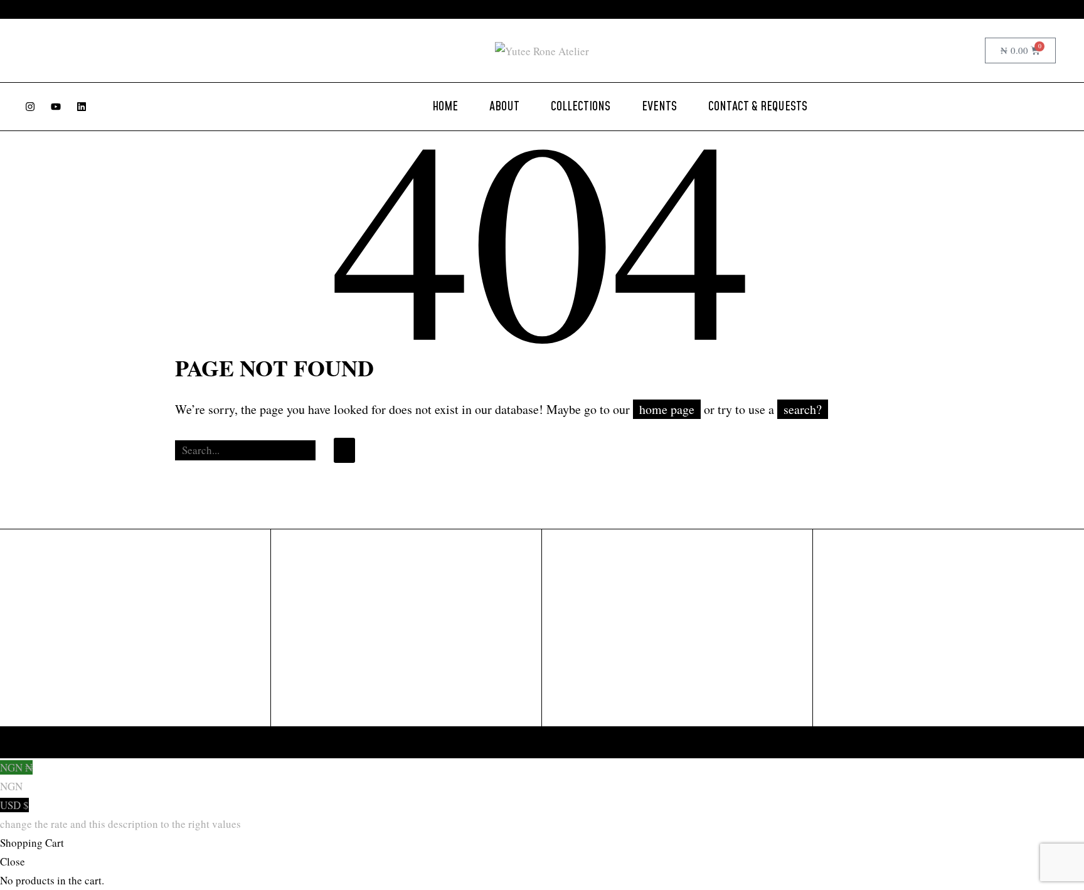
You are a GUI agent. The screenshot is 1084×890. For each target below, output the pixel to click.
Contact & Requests (757, 106)
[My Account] (946, 50)
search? (803, 409)
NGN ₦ (16, 776)
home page (666, 409)
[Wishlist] (971, 50)
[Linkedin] (82, 107)
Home (445, 106)
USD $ (120, 814)
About (504, 106)
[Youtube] (56, 107)
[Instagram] (30, 107)
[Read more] (650, 9)
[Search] (344, 450)
